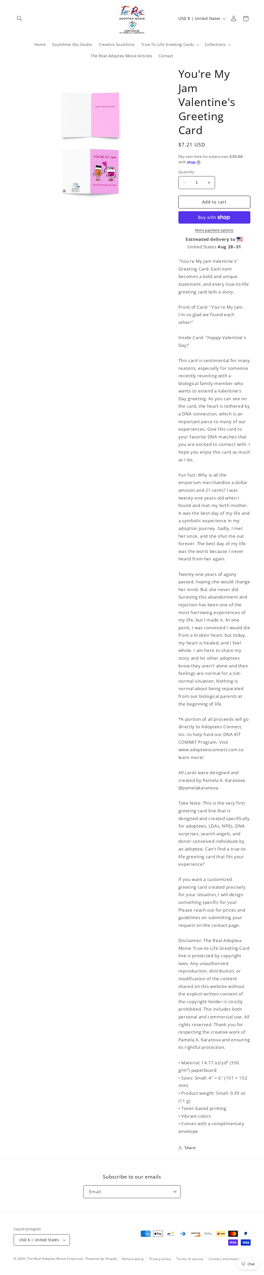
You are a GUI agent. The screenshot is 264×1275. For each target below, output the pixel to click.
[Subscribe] (174, 1191)
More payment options (214, 230)
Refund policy (133, 1259)
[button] (20, 18)
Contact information (225, 1259)
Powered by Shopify (101, 1259)
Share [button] (190, 1147)
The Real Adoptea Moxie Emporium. (56, 1259)
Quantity (186, 171)
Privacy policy (160, 1259)
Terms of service (189, 1259)
